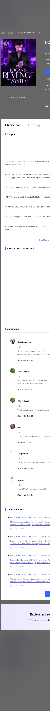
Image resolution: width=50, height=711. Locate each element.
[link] (3, 33)
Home (3, 33)
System (10, 33)
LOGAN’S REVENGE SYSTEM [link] (28, 33)
